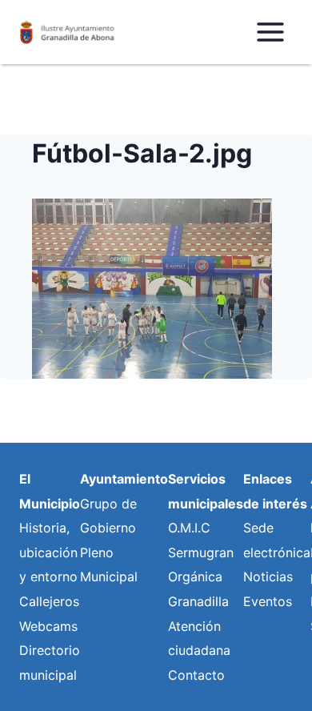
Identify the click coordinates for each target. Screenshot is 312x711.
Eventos (267, 601)
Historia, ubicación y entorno (48, 552)
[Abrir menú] (270, 31)
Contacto (196, 675)
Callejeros (49, 601)
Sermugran (201, 552)
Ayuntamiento (124, 479)
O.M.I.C (189, 528)
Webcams (48, 626)
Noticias (268, 576)
